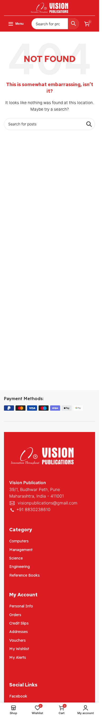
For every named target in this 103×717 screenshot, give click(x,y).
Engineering (19, 566)
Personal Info (21, 606)
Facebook (18, 696)
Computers (19, 541)
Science (16, 558)
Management (20, 549)
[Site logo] (49, 7)
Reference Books (24, 575)
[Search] (73, 23)
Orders (15, 614)
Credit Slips (19, 623)
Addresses (18, 631)
